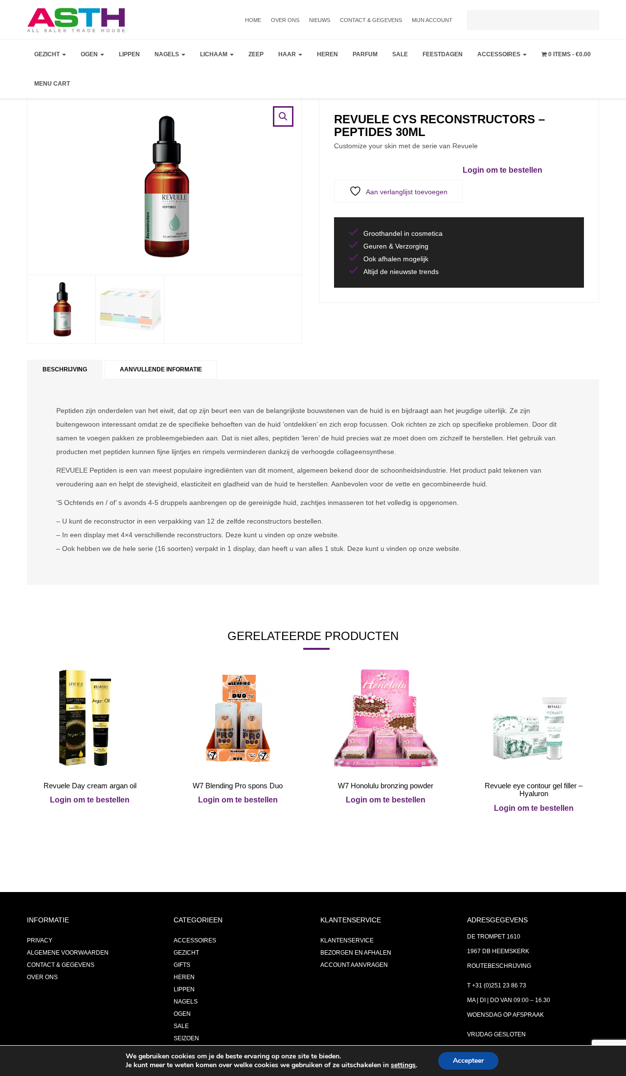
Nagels (167, 54)
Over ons (285, 20)
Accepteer (468, 1060)
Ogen (90, 54)
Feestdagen (443, 54)
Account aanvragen (354, 965)
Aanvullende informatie (161, 369)
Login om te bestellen (502, 170)
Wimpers (97, 105)
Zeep (256, 54)
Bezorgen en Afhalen (355, 952)
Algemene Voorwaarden (68, 952)
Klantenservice (347, 940)
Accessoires (499, 54)
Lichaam (214, 54)
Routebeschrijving (499, 965)
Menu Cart (52, 83)
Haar (287, 54)
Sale (400, 54)
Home (253, 20)
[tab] (65, 370)
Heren (327, 54)
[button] (283, 116)
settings (403, 1065)
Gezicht (47, 54)
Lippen (129, 54)
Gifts (182, 965)
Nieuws (319, 20)
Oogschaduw (105, 81)
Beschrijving (65, 369)
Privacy (39, 940)
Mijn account (432, 20)
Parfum (365, 54)
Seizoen (186, 1038)
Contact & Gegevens (371, 20)
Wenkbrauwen (108, 130)
